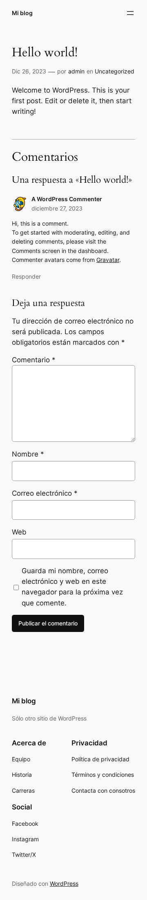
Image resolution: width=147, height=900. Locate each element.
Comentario (34, 360)
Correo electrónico (45, 493)
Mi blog (22, 12)
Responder (26, 276)
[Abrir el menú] (130, 13)
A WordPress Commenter (66, 198)
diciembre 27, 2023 (56, 208)
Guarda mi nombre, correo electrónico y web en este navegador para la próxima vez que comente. (72, 587)
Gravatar (107, 259)
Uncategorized (114, 71)
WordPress (64, 883)
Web (19, 532)
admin (76, 71)
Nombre (28, 454)
